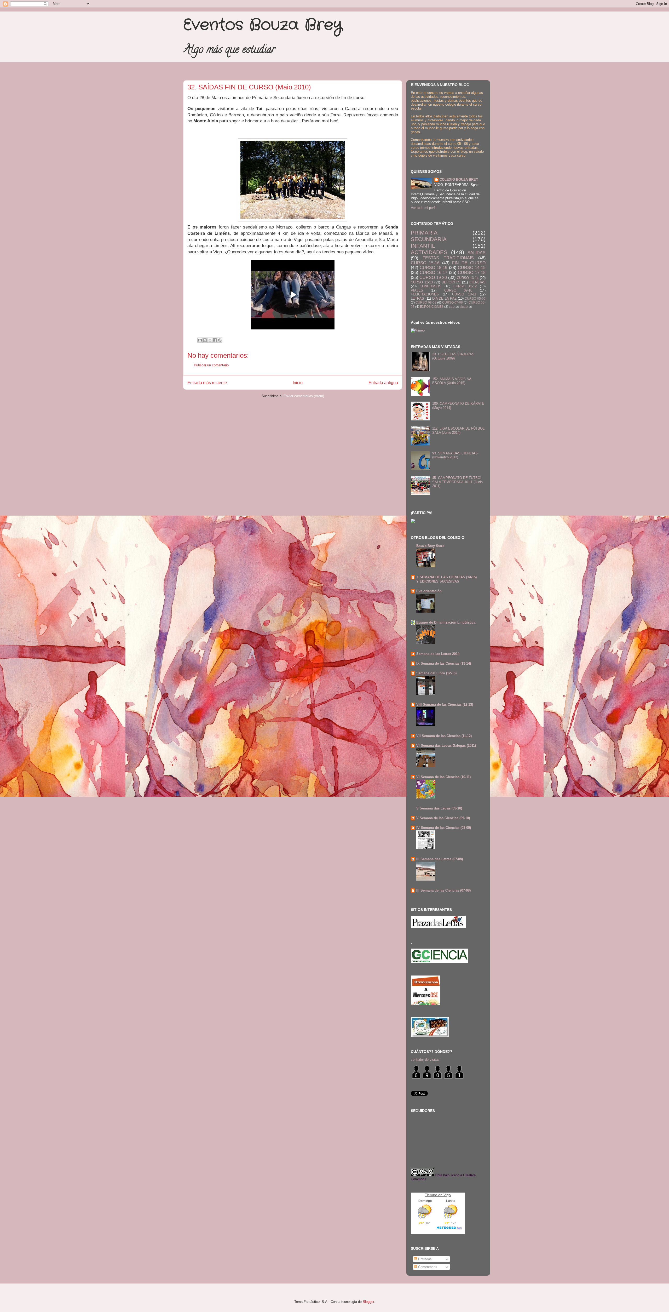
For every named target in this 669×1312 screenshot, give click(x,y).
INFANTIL (423, 246)
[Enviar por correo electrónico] (200, 340)
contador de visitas (425, 1060)
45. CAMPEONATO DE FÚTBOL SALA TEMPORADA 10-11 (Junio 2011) (457, 482)
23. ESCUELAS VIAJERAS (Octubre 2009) (453, 356)
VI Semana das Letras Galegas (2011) (446, 746)
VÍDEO (463, 306)
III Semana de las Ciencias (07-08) (443, 890)
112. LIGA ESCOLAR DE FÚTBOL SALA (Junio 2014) (458, 430)
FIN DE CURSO (469, 263)
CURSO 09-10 (458, 290)
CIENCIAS (477, 282)
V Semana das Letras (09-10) (439, 808)
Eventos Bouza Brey (262, 25)
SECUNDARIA (429, 239)
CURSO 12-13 (422, 282)
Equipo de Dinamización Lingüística (445, 622)
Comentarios (427, 1267)
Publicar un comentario (211, 365)
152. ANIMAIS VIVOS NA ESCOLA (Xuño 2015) (451, 381)
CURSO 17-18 (472, 272)
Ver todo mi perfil (423, 208)
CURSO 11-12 (465, 286)
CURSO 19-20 (433, 277)
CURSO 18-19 (433, 267)
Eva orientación (429, 591)
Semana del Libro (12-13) (436, 673)
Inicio (298, 382)
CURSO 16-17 (433, 272)
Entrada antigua (383, 382)
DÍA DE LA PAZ (444, 298)
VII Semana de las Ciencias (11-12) (444, 736)
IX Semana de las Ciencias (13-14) (443, 663)
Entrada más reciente (207, 382)
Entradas (424, 1259)
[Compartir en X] (209, 340)
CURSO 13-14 (467, 278)
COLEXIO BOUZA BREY (459, 179)
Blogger (368, 1302)
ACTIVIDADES (429, 252)
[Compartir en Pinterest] (219, 340)
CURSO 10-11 (464, 294)
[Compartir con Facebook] (214, 340)
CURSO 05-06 (475, 298)
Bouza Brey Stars (430, 546)
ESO (452, 306)
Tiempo (431, 1195)
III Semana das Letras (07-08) (439, 859)
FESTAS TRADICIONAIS (448, 258)
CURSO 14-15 (472, 267)
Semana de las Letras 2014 (437, 654)
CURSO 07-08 (452, 302)
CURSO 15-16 (425, 263)
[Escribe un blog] (204, 340)
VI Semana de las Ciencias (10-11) (443, 777)
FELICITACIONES (425, 294)
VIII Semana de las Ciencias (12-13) (444, 704)
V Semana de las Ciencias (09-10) (443, 818)
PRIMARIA (424, 233)
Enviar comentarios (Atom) (304, 396)
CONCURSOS (430, 286)
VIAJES (417, 290)
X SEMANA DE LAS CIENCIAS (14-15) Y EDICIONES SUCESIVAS (446, 579)
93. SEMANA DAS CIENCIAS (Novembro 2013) (455, 455)
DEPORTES (451, 282)
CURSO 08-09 (426, 302)
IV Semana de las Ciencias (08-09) (443, 828)
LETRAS (417, 298)
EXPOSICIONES (431, 306)
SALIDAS (477, 252)
